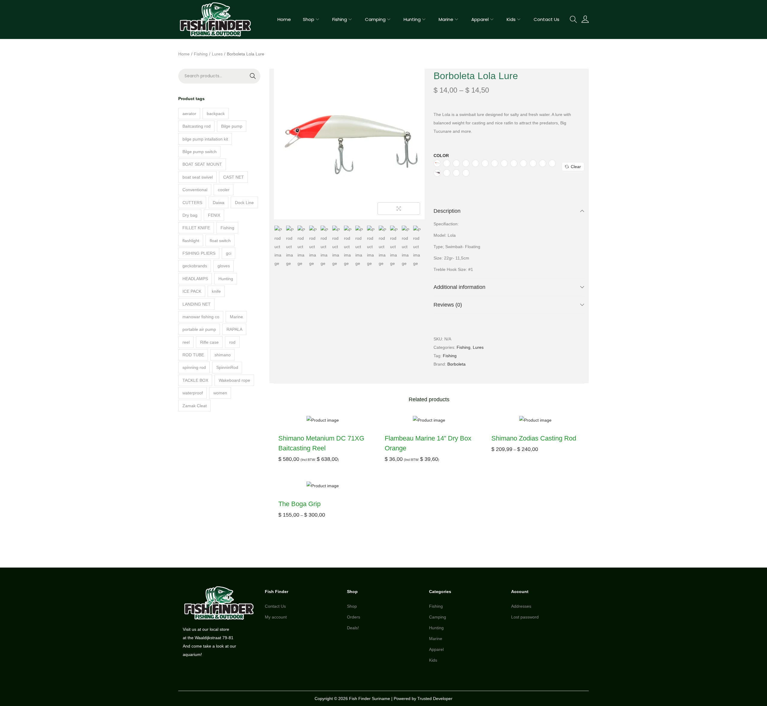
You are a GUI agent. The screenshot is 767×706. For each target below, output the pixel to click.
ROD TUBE (193, 354)
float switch (220, 240)
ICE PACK (191, 291)
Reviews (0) (448, 305)
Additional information (459, 287)
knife (216, 291)
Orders (353, 617)
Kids (433, 660)
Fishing (201, 54)
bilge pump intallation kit (205, 139)
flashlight (190, 240)
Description (447, 211)
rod (232, 342)
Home (184, 54)
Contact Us (275, 606)
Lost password (525, 617)
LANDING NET (196, 304)
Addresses (521, 606)
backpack (216, 113)
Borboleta (456, 364)
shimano (223, 354)
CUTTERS (192, 202)
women (220, 392)
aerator (189, 113)
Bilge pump (231, 126)
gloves (224, 265)
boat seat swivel (197, 177)
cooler (224, 189)
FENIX (214, 215)
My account (276, 617)
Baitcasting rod (196, 126)
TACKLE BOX (195, 380)
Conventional (194, 189)
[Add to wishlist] (414, 79)
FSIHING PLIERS (198, 253)
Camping (437, 617)
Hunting (225, 278)
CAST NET (233, 177)
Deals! (353, 627)
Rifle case (209, 342)
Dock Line (244, 202)
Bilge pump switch (199, 151)
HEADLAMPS (195, 278)
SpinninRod (227, 367)
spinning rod (194, 367)
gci (228, 253)
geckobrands (194, 265)
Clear (576, 166)
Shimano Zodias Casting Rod (533, 438)
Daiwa (218, 202)
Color (441, 155)
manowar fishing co (200, 316)
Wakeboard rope (234, 380)
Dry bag (189, 215)
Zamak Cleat (194, 405)
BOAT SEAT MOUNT (202, 164)
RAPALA (234, 329)
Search (240, 80)
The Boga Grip (299, 504)
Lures (217, 54)
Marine (236, 316)
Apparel (436, 649)
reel (186, 342)
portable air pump (199, 329)
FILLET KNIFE (196, 227)
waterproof (192, 392)
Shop (352, 606)
